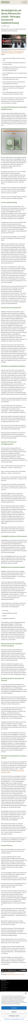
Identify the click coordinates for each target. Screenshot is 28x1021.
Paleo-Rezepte (3, 985)
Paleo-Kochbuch (4, 989)
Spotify (17, 974)
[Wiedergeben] (3, 970)
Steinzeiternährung (4, 987)
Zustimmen (14, 1007)
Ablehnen (14, 1011)
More (23, 974)
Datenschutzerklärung (15, 1019)
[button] (26, 993)
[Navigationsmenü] (25, 2)
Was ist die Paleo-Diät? (5, 982)
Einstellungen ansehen (14, 1015)
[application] (14, 970)
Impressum (22, 1019)
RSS (20, 974)
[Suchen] (22, 2)
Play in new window (10, 972)
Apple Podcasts (10, 974)
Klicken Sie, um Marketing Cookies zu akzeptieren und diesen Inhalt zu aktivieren (14, 41)
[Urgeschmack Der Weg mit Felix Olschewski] (5, 2)
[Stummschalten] (21, 970)
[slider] (24, 970)
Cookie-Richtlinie (7, 1019)
